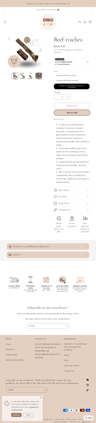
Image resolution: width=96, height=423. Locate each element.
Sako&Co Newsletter (15, 360)
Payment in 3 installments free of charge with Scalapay (75, 347)
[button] (4, 22)
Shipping (68, 50)
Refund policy (60, 419)
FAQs (66, 360)
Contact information (61, 422)
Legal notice (86, 422)
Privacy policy (71, 419)
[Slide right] (45, 75)
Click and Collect (71, 365)
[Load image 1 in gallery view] (15, 75)
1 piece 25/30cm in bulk (68, 81)
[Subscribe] (66, 326)
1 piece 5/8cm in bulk (67, 76)
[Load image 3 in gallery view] (30, 75)
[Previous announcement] (4, 3)
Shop (8, 344)
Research (10, 349)
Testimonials (11, 355)
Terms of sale (75, 422)
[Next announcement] (91, 3)
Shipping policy (47, 419)
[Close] (41, 397)
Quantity (57, 92)
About (66, 355)
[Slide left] (8, 75)
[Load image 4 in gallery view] (38, 75)
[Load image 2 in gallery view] (23, 75)
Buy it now (72, 112)
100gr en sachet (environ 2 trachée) (71, 86)
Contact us (69, 371)
